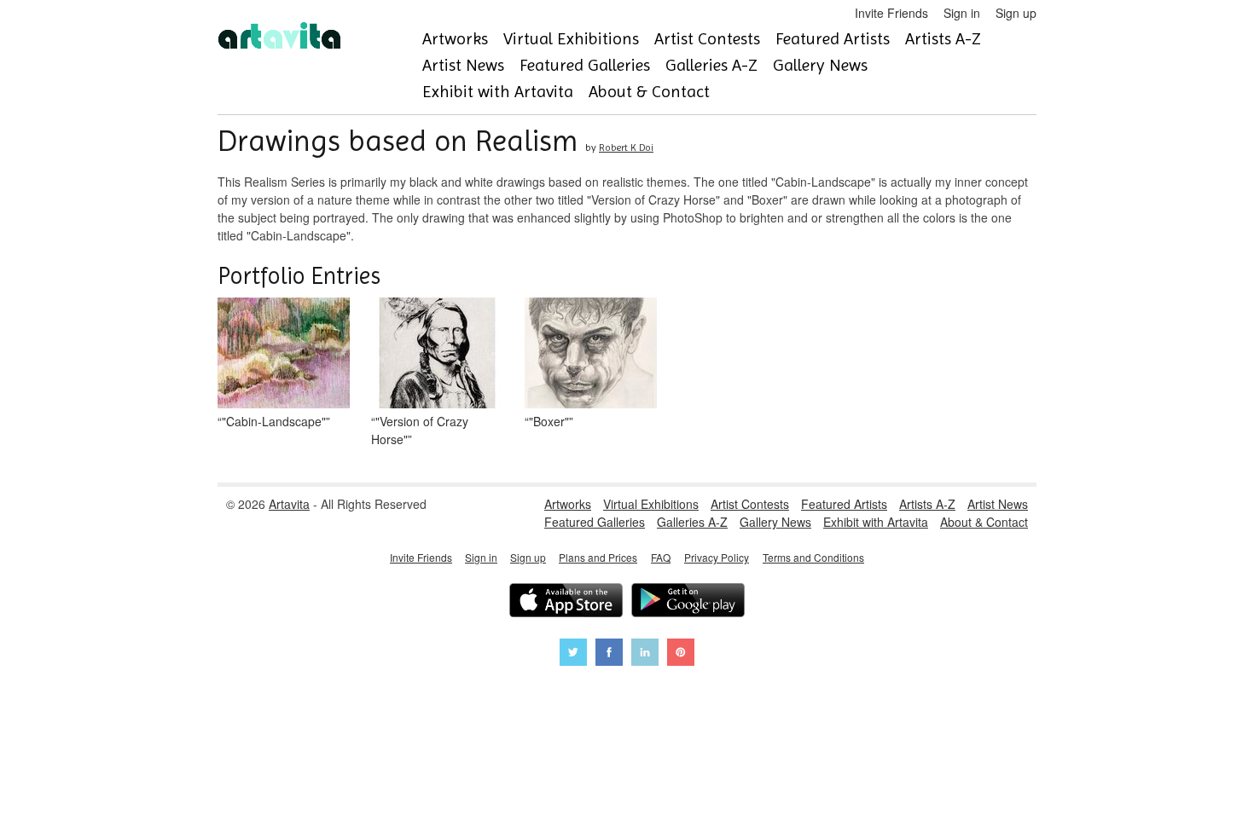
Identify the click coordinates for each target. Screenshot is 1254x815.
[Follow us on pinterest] (680, 654)
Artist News (463, 65)
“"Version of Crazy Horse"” (419, 430)
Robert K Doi (626, 147)
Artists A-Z (943, 39)
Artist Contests (707, 39)
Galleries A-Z (711, 65)
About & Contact (649, 91)
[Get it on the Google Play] (688, 602)
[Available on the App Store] (566, 602)
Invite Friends (891, 12)
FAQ (661, 557)
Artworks (455, 39)
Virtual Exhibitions (571, 39)
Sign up (1016, 12)
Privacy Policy (716, 557)
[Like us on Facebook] (609, 654)
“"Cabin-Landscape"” (274, 421)
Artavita (289, 503)
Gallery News (820, 65)
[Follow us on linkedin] (645, 654)
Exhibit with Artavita (497, 91)
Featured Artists (832, 39)
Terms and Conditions (813, 557)
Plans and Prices (598, 557)
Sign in (961, 12)
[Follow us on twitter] (573, 654)
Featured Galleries (585, 65)
